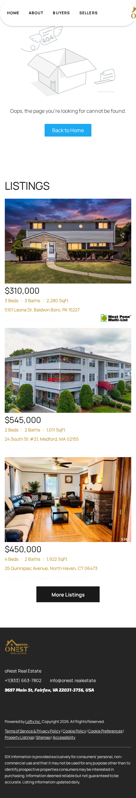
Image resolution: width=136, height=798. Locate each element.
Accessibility (64, 737)
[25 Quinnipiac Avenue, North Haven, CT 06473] (68, 499)
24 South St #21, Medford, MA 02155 (42, 439)
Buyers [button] (61, 13)
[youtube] (60, 704)
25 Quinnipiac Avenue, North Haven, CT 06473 (51, 568)
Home (13, 13)
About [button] (36, 13)
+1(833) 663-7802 (23, 680)
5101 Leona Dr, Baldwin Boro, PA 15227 (42, 310)
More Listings (68, 594)
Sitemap (43, 737)
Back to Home (68, 130)
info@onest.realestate (73, 680)
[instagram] (47, 704)
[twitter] (35, 704)
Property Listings (19, 737)
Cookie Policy (74, 731)
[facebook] (9, 704)
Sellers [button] (88, 13)
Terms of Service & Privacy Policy (32, 731)
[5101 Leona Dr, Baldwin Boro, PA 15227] (68, 241)
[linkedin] (22, 704)
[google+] (72, 704)
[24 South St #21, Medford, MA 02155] (68, 370)
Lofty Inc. (33, 721)
